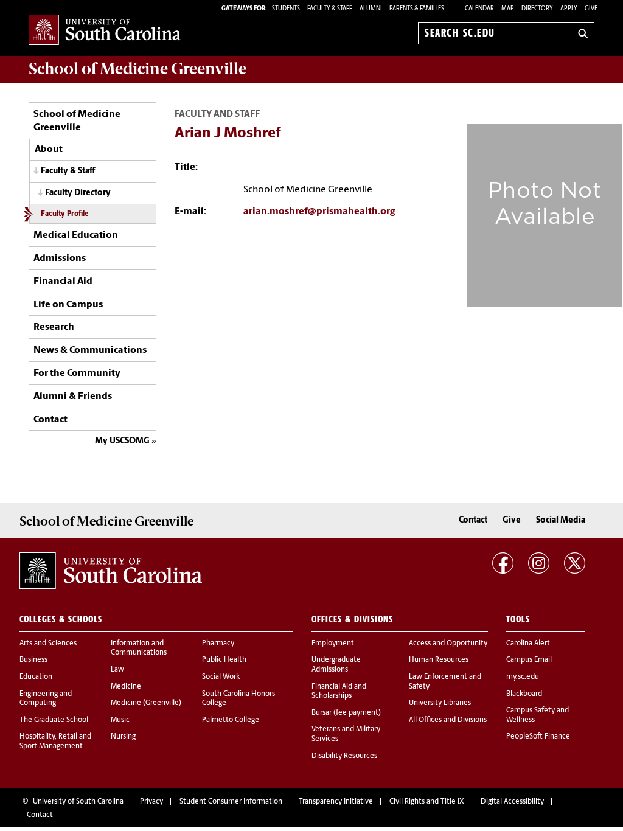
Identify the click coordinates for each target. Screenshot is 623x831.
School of (137, 69)
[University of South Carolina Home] (105, 31)
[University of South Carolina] (110, 570)
